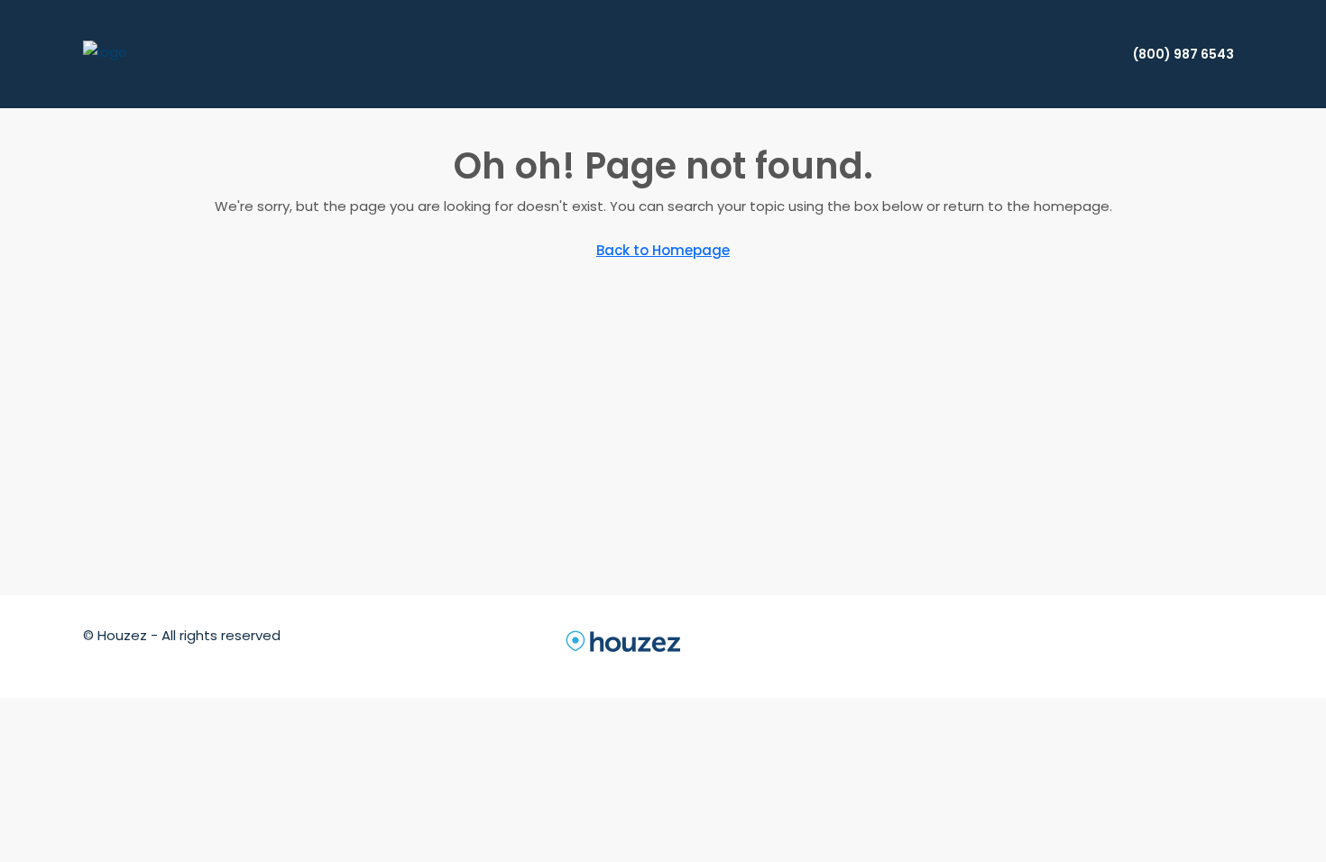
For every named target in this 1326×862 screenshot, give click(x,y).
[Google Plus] (1129, 646)
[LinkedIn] (1097, 646)
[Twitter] (1032, 646)
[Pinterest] (1194, 646)
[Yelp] (1227, 646)
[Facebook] (999, 646)
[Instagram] (1064, 646)
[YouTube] (1162, 646)
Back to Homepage (663, 250)
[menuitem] (1174, 54)
